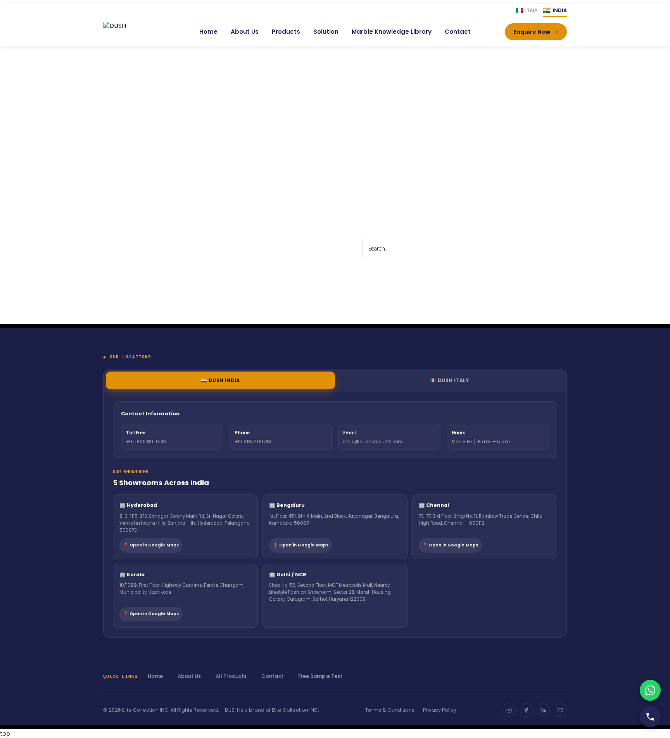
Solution (325, 32)
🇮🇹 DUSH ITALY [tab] (449, 380)
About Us (245, 32)
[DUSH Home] (134, 32)
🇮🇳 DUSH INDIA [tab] (220, 380)
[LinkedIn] (543, 710)
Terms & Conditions (389, 710)
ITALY (526, 10)
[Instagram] (509, 710)
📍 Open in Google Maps (151, 545)
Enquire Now (531, 32)
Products (286, 32)
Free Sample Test (320, 676)
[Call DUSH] (650, 716)
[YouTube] (560, 710)
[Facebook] (526, 710)
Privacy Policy (439, 710)
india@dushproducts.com (373, 442)
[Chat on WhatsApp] (650, 690)
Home (208, 32)
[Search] (456, 248)
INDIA (555, 10)
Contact (458, 32)
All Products (231, 676)
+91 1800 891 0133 (146, 442)
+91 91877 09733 (253, 442)
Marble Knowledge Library (392, 32)
